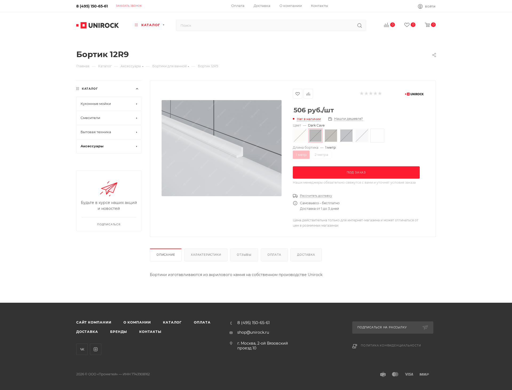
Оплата (274, 255)
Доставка (306, 255)
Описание (166, 255)
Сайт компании (93, 322)
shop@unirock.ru (253, 332)
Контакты (150, 332)
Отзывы (244, 255)
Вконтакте (82, 349)
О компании (137, 322)
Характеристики (206, 255)
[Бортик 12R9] (222, 148)
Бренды (118, 332)
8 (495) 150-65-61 (92, 6)
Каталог (172, 322)
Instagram (95, 349)
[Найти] (359, 25)
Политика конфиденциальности (391, 345)
